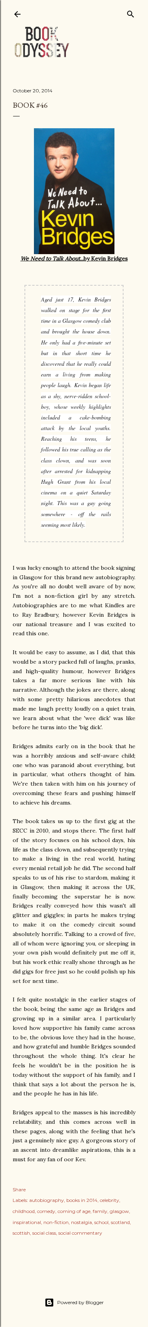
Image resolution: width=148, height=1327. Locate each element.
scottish (21, 1233)
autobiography (46, 1200)
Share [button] (19, 1189)
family (100, 1211)
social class (44, 1233)
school (101, 1222)
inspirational (27, 1222)
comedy (46, 1211)
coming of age (74, 1211)
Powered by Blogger (80, 1302)
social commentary (80, 1233)
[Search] (130, 12)
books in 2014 (81, 1200)
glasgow (119, 1211)
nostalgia (81, 1222)
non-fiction (56, 1222)
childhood (24, 1211)
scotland (120, 1222)
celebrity (109, 1200)
